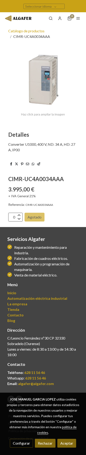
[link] (18, 18)
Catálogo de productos (26, 31)
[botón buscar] (51, 18)
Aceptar (66, 443)
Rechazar (45, 443)
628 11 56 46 (34, 372)
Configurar (21, 443)
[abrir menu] (78, 18)
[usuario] (60, 18)
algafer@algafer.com (36, 383)
